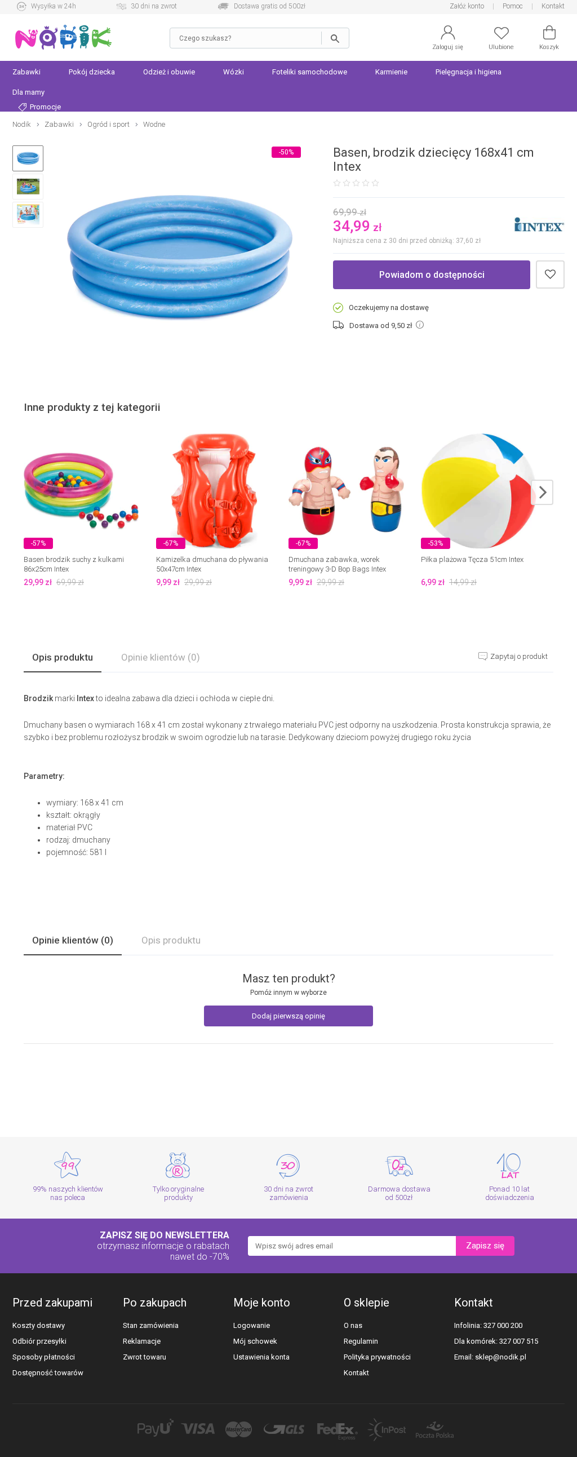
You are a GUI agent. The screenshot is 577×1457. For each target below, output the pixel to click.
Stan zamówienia (151, 1325)
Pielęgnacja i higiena (468, 72)
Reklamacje (142, 1341)
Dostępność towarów (47, 1373)
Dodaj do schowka (550, 274)
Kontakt (553, 6)
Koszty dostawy (38, 1325)
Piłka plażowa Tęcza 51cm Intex (472, 559)
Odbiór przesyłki (39, 1341)
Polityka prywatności (377, 1357)
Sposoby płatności (43, 1357)
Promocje (44, 107)
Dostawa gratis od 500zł (269, 6)
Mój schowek (255, 1341)
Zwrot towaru (144, 1357)
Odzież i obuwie (169, 72)
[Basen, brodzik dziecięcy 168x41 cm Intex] (179, 259)
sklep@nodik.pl (500, 1357)
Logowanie (251, 1325)
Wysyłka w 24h (53, 6)
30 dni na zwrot (154, 6)
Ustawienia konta (261, 1357)
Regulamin (361, 1341)
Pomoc (513, 6)
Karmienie (391, 72)
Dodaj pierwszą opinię (288, 1016)
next (542, 492)
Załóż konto (467, 6)
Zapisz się (485, 1246)
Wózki (233, 72)
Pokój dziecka (92, 72)
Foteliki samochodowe (309, 72)
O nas (353, 1325)
